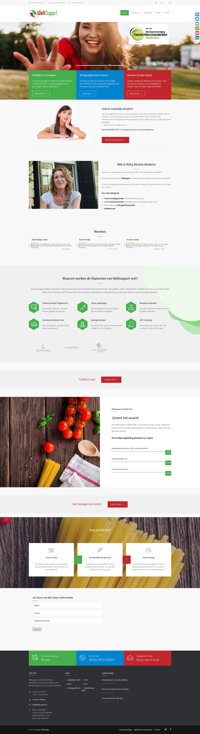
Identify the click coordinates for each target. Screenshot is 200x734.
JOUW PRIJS (86, 93)
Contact (157, 730)
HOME (124, 13)
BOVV (69, 684)
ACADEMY (148, 13)
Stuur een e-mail (147, 659)
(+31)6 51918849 (38, 700)
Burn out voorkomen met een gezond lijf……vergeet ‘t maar (116, 689)
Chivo (86, 680)
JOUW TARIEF (116, 504)
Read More (34, 247)
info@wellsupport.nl (78, 3)
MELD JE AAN (40, 93)
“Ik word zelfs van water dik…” (113, 698)
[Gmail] (197, 33)
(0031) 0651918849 (101, 659)
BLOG (158, 13)
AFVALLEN (135, 13)
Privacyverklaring (125, 730)
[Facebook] (197, 14)
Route (45, 659)
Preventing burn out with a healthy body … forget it (116, 680)
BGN (85, 684)
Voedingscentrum (73, 688)
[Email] (197, 23)
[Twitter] (197, 19)
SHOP (167, 13)
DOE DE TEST (110, 380)
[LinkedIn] (197, 37)
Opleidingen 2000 (73, 680)
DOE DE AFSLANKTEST (114, 140)
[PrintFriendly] (197, 28)
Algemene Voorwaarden (143, 730)
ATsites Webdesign (42, 730)
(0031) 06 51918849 (58, 3)
